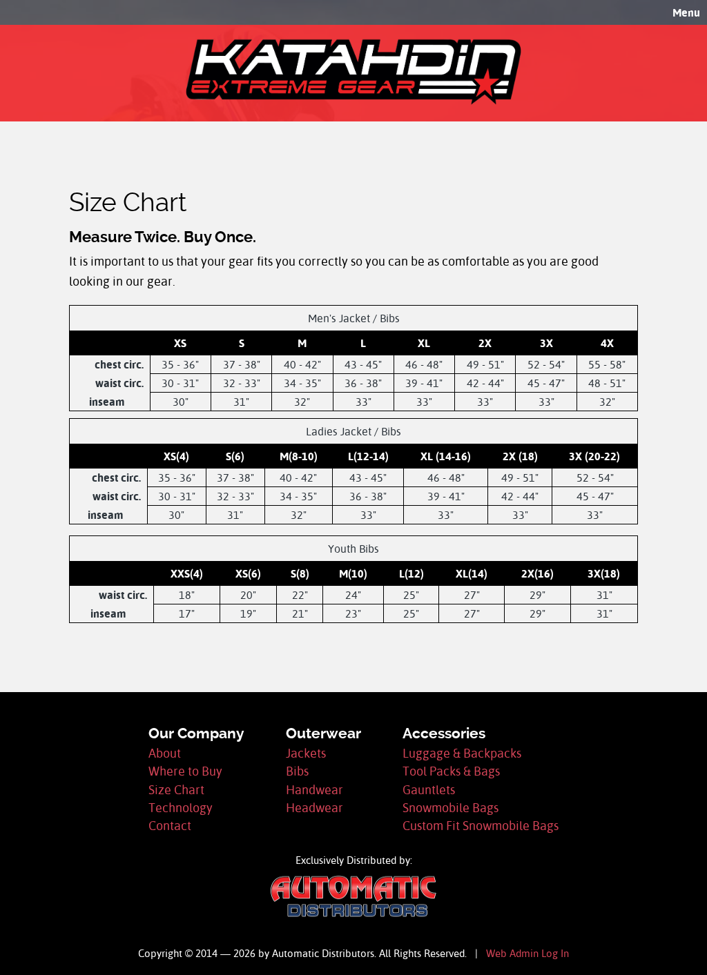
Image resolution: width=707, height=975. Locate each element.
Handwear (314, 790)
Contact (169, 826)
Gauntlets (429, 790)
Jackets (306, 753)
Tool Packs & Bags (451, 771)
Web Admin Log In (527, 953)
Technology (180, 808)
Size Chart (176, 790)
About (164, 753)
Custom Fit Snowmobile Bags (481, 826)
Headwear (314, 808)
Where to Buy (185, 771)
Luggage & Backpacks (462, 753)
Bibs (297, 771)
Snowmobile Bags (450, 808)
